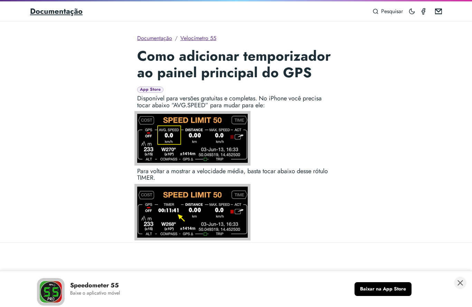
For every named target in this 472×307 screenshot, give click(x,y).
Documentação (56, 11)
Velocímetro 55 (198, 38)
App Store (150, 89)
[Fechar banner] (460, 283)
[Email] (437, 11)
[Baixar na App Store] (383, 289)
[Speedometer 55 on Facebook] (424, 11)
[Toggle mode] (412, 11)
